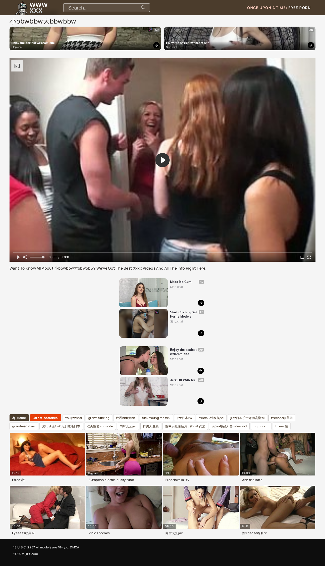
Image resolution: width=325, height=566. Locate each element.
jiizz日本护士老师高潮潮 (247, 418)
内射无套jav (128, 426)
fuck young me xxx (156, 418)
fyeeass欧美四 (282, 418)
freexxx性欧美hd (211, 418)
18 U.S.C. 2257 (24, 547)
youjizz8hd (73, 418)
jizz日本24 (184, 418)
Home (21, 418)
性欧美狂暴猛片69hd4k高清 (185, 426)
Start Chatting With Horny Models (185, 314)
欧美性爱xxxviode (100, 426)
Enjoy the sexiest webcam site (33, 43)
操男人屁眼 (151, 426)
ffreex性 (281, 426)
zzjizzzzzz (261, 426)
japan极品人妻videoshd (229, 426)
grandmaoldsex (24, 426)
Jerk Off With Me (183, 380)
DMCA (74, 547)
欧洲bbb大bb (125, 418)
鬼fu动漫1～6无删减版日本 (61, 426)
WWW (39, 7)
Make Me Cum (181, 282)
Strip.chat (16, 47)
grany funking (98, 418)
